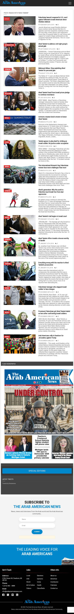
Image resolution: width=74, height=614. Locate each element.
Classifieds (41, 588)
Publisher (53, 585)
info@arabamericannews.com (12, 591)
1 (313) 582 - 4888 (8, 586)
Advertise (53, 579)
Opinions (8, 69)
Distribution (54, 582)
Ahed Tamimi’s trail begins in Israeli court (52, 216)
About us (53, 576)
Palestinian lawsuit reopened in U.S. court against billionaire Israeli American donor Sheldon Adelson (52, 19)
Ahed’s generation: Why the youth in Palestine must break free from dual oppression (50, 192)
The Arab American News (33, 607)
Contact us (54, 588)
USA (27, 579)
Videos (28, 588)
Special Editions (37, 471)
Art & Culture (30, 585)
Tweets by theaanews (9, 483)
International (9, 45)
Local (7, 142)
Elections (40, 576)
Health (39, 585)
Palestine (8, 94)
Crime (39, 582)
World (7, 118)
